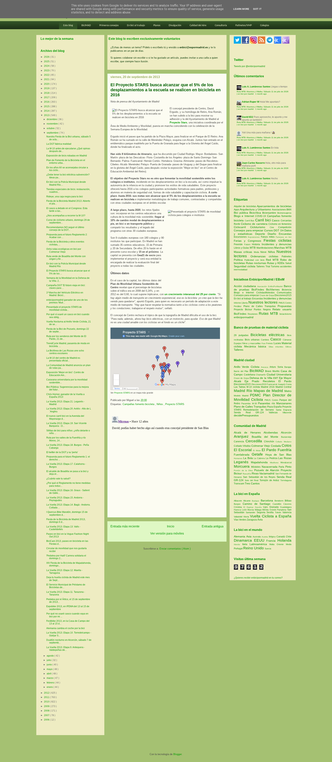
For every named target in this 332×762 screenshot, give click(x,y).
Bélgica (272, 536)
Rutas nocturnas (256, 263)
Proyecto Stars (178, 122)
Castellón (278, 504)
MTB (253, 247)
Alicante (247, 501)
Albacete (238, 501)
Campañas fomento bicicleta (139, 404)
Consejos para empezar (249, 230)
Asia (249, 536)
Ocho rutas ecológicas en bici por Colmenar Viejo (63, 250)
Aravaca (265, 367)
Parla (282, 467)
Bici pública (241, 212)
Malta (273, 544)
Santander (251, 512)
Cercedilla (255, 441)
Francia (271, 540)
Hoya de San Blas (278, 454)
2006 (47, 719)
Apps (237, 209)
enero (50, 687)
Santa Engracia (283, 410)
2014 (47, 111)
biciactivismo (285, 314)
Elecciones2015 (283, 295)
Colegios (264, 25)
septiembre (53, 132)
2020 (47, 84)
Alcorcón (286, 432)
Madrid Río (244, 391)
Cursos (269, 230)
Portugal (238, 548)
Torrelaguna (285, 480)
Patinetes (286, 256)
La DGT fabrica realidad (58, 144)
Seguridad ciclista (245, 266)
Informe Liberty (241, 303)
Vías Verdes (240, 519)
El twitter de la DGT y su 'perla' (62, 452)
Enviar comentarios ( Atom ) (175, 548)
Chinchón (270, 441)
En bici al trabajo (136, 25)
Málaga (258, 510)
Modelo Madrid (242, 395)
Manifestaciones (265, 248)
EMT (276, 378)
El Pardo (284, 381)
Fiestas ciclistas (277, 240)
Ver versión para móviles (167, 533)
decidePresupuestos (246, 415)
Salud (288, 263)
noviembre (52, 123)
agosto (50, 655)
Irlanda (238, 544)
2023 (47, 70)
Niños (160, 404)
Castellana (250, 374)
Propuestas (284, 306)
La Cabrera (260, 458)
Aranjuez (243, 436)
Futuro (248, 244)
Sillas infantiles (276, 347)
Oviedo (273, 510)
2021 (47, 79)
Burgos (238, 504)
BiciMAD (86, 25)
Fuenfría (284, 450)
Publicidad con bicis (255, 260)
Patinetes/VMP (243, 25)
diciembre (52, 119)
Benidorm (280, 501)
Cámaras (287, 340)
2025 (47, 61)
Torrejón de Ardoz (270, 480)
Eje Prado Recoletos (261, 381)
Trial (268, 266)
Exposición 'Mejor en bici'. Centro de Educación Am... (65, 373)
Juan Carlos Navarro (253, 163)
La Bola (248, 458)
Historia (256, 244)
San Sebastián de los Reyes (259, 477)
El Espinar (249, 507)
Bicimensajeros (284, 213)
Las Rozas (284, 458)
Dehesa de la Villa (261, 377)
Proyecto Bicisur (243, 309)
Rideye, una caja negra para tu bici (64, 196)
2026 (47, 57)
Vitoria (246, 516)
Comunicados (284, 292)
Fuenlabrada (243, 454)
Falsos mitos (268, 237)
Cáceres (287, 504)
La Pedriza (272, 458)
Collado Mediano (283, 442)
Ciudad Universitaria (279, 374)
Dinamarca (244, 540)
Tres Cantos (252, 483)
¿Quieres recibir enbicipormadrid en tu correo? (258, 577)
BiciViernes (273, 289)
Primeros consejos (109, 25)
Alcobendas (272, 432)
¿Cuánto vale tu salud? (58, 478)
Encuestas (285, 233)
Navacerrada (270, 466)
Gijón (266, 507)
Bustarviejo (286, 437)
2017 (47, 97)
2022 (47, 75)
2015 (47, 106)
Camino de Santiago (258, 503)
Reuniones (253, 314)
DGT (277, 230)
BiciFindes (257, 289)
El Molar (257, 450)
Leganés (242, 462)
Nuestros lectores (262, 302)
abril (49, 673)
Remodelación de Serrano (259, 409)
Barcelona (268, 500)
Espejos (237, 343)
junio (49, 664)
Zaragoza (252, 519)
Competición (284, 227)
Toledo (278, 512)
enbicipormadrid (243, 317)
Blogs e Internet (244, 215)
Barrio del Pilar (242, 371)
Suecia (268, 548)
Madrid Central (283, 387)
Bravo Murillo (273, 371)
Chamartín (261, 375)
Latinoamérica (259, 544)
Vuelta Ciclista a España (270, 516)
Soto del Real (252, 480)
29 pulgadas (241, 335)
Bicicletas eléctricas (268, 335)
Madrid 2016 (268, 387)
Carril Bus (250, 220)
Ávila (260, 519)
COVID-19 (261, 216)
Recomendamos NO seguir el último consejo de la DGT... (65, 228)
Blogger (177, 754)
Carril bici (263, 220)
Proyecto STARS (122, 393)
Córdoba (238, 507)
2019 (47, 88)
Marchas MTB (282, 247)
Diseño (273, 233)
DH (282, 230)
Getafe (258, 454)
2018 (47, 93)
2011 (47, 697)
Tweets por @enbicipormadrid (249, 66)
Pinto (288, 466)
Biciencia (286, 289)
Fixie (263, 343)
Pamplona (282, 510)
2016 (47, 101)
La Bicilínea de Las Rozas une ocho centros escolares (65, 352)
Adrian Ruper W (250, 101)
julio (49, 660)
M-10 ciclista (254, 387)
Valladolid (238, 516)
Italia (246, 544)
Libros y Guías (242, 248)
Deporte (261, 233)
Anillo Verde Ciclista (247, 366)
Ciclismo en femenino (279, 224)
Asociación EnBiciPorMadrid (270, 286)
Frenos (269, 343)
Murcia (251, 510)
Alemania (240, 536)
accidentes (285, 266)
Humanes (238, 458)
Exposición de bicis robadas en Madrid (66, 155)
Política (239, 259)
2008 (47, 710)
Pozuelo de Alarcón (267, 470)
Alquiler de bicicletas (245, 206)
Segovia (262, 512)
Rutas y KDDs (276, 263)
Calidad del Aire (198, 25)
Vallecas (276, 412)
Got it (257, 8)
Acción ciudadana (245, 286)
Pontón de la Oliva (244, 470)
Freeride (239, 244)
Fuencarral (272, 384)
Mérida (266, 510)
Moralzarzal (286, 462)
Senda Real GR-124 (251, 412)
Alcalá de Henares (249, 432)
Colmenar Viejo (261, 445)
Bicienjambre (269, 213)
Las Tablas (240, 387)
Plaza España (274, 406)
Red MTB (273, 259)
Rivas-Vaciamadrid (263, 473)
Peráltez (238, 306)
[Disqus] (166, 463)
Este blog (68, 25)
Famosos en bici (283, 237)
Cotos (286, 445)
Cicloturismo (260, 227)
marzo (50, 678)
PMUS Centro (285, 303)
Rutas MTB (268, 313)
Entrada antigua (212, 526)
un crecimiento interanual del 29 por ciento (190, 294)
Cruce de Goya (267, 295)
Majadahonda (260, 462)
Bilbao (288, 500)
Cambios (265, 340)
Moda (257, 252)
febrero (51, 682)
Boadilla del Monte (266, 436)
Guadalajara (285, 507)
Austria (265, 537)
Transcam (239, 483)
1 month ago (261, 94)
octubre (51, 128)
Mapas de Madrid (269, 391)
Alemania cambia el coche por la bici (65, 628)
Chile (288, 536)
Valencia (286, 512)
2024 (47, 66)
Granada (274, 507)
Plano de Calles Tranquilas (259, 306)
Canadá (281, 536)
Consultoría (221, 25)
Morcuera (242, 466)
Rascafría (247, 474)
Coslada (276, 445)
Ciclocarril (242, 227)
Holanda (284, 540)
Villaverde (286, 412)
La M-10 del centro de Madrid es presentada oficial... (63, 359)
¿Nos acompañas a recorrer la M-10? (65, 215)
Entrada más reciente (124, 526)
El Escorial (243, 450)
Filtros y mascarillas (251, 343)
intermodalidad (240, 269)
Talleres (260, 266)
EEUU (260, 540)
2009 (47, 706)
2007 (47, 715)
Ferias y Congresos (249, 240)
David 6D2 (247, 117)
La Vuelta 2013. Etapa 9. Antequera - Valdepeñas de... (65, 648)
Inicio (170, 526)
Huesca (238, 510)
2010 (47, 701)
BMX (288, 209)
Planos (156, 25)
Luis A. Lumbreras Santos (256, 86)
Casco (276, 220)
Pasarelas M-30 (249, 403)
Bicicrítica (255, 212)
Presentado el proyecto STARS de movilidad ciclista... (64, 308)
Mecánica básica (255, 346)
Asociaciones (279, 209)
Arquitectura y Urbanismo (256, 209)
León (245, 510)
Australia (257, 536)
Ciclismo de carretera (254, 223)
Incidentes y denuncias (276, 244)
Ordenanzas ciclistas (266, 256)
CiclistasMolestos (265, 292)
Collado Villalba (242, 446)
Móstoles (256, 467)
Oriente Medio (284, 544)
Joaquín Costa (285, 384)
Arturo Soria (277, 367)
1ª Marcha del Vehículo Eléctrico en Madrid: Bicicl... (64, 294)
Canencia (240, 441)
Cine (274, 227)
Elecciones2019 (259, 384)
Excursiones (241, 237)
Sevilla (270, 512)
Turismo (275, 266)
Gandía (259, 507)
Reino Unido (254, 548)
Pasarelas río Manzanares (274, 403)
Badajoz (256, 501)
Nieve (264, 252)
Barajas (287, 367)
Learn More (241, 8)
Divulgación (175, 25)
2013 (47, 115)
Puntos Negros (262, 309)
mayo (50, 669)
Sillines (288, 347)
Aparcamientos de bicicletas (274, 206)
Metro (287, 391)
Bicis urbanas (252, 339)
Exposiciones (254, 237)
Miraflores (275, 463)
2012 (47, 692)
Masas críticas (244, 251)
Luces (277, 343)
